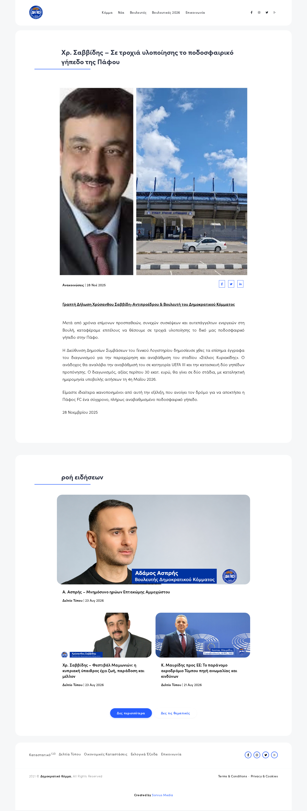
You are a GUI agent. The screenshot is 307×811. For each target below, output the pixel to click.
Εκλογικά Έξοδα (144, 754)
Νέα (121, 12)
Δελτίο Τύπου (72, 600)
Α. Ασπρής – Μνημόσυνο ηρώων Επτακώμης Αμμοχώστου (116, 592)
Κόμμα (107, 12)
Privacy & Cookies (264, 776)
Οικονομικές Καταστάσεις (105, 754)
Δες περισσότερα (131, 712)
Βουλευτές (138, 12)
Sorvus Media (162, 795)
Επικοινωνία (195, 12)
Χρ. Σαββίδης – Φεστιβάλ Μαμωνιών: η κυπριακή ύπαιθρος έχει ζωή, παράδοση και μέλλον (103, 670)
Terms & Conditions (232, 776)
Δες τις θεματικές (175, 712)
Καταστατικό (42, 754)
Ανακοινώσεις (73, 284)
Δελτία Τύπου (70, 754)
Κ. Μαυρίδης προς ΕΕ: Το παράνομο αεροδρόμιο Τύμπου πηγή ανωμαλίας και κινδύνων (199, 670)
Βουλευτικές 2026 (166, 12)
